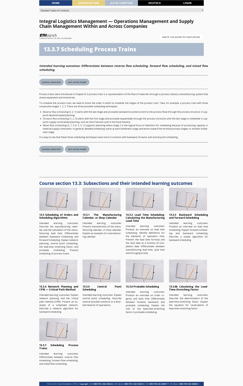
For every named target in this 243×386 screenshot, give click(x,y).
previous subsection (51, 82)
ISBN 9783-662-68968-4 (189, 384)
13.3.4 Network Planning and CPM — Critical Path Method (58, 288)
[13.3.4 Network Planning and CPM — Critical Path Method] (58, 271)
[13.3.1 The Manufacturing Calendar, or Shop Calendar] (102, 199)
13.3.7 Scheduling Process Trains (58, 346)
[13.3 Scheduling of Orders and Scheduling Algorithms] (58, 199)
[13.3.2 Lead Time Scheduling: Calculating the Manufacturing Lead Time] (145, 199)
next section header (77, 82)
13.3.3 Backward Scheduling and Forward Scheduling (188, 216)
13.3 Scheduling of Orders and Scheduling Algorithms (58, 216)
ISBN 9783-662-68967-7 (158, 384)
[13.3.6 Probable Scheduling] (145, 271)
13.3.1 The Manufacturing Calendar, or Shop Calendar (102, 216)
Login (187, 3)
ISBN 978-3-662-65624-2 (103, 384)
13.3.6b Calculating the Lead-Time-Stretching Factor (188, 288)
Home (56, 3)
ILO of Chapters (121, 3)
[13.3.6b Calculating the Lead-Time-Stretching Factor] (188, 271)
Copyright (83, 384)
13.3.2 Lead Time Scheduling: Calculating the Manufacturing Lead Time (145, 217)
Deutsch (154, 3)
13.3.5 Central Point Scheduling (102, 288)
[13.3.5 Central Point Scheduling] (102, 271)
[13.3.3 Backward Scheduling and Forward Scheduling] (188, 199)
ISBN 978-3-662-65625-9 (134, 384)
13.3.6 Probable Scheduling (142, 286)
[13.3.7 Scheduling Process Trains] (58, 329)
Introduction (88, 3)
